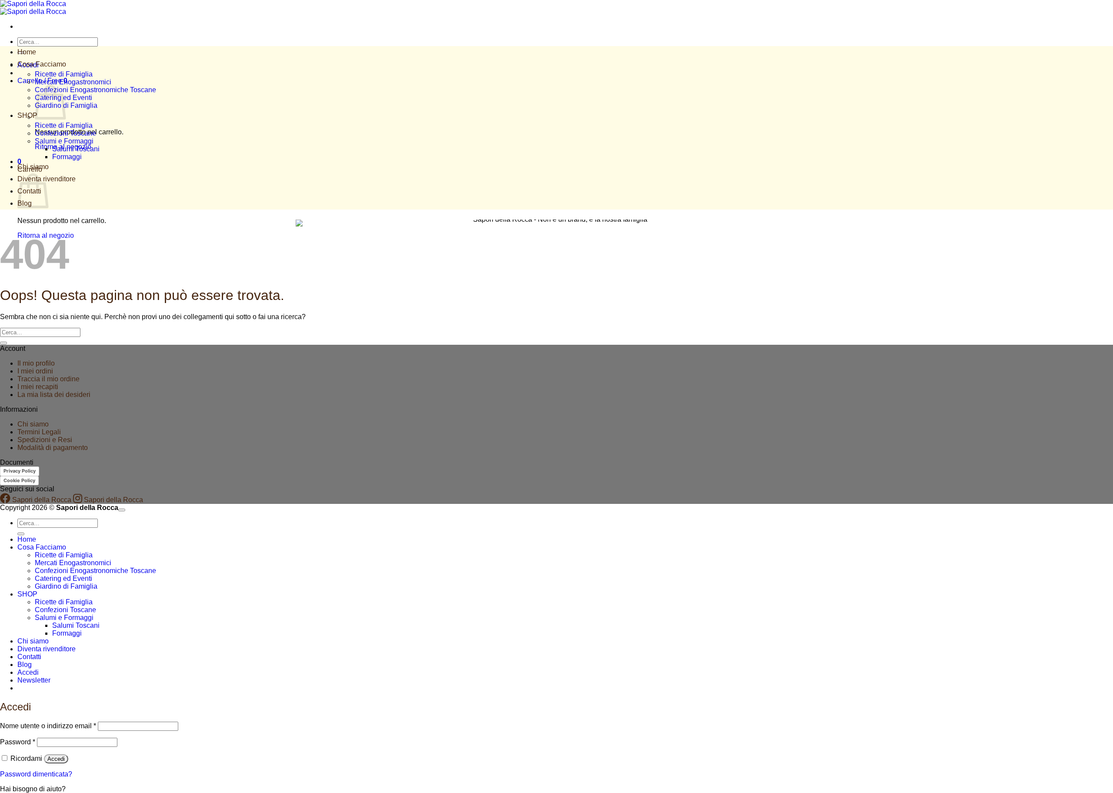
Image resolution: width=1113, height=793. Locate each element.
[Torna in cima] (121, 510)
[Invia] (3, 343)
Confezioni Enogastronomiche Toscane (95, 89)
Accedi (56, 759)
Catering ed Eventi (63, 578)
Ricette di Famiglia (64, 74)
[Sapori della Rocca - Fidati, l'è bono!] (33, 7)
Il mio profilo (36, 363)
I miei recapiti (37, 386)
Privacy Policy (19, 471)
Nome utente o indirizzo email (48, 726)
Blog (24, 664)
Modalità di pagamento (52, 447)
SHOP (27, 115)
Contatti (29, 656)
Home (26, 52)
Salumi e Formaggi (64, 141)
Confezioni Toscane (65, 133)
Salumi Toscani (76, 149)
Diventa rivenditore (46, 649)
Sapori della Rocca (40, 499)
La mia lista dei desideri (53, 394)
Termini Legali (39, 432)
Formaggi (67, 156)
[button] (33, 680)
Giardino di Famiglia (66, 105)
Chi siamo (33, 166)
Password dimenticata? (36, 774)
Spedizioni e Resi (44, 439)
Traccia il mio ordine (48, 379)
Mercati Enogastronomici (73, 82)
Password (17, 742)
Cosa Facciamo (41, 64)
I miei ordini (35, 371)
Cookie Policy (19, 480)
